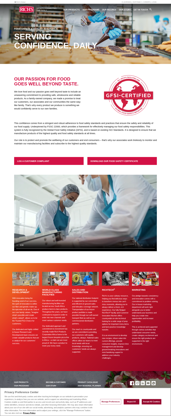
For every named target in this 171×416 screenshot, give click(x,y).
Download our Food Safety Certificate (106, 158)
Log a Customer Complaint (27, 158)
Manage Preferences (111, 402)
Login (154, 2)
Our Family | (137, 2)
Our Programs (90, 10)
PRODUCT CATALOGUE (88, 382)
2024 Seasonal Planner (89, 386)
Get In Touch (141, 10)
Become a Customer (56, 382)
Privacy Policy (29, 413)
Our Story (125, 10)
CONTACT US (118, 384)
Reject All (131, 402)
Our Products (71, 10)
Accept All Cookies (151, 402)
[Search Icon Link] (150, 9)
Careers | (147, 2)
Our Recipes (109, 10)
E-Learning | (127, 2)
